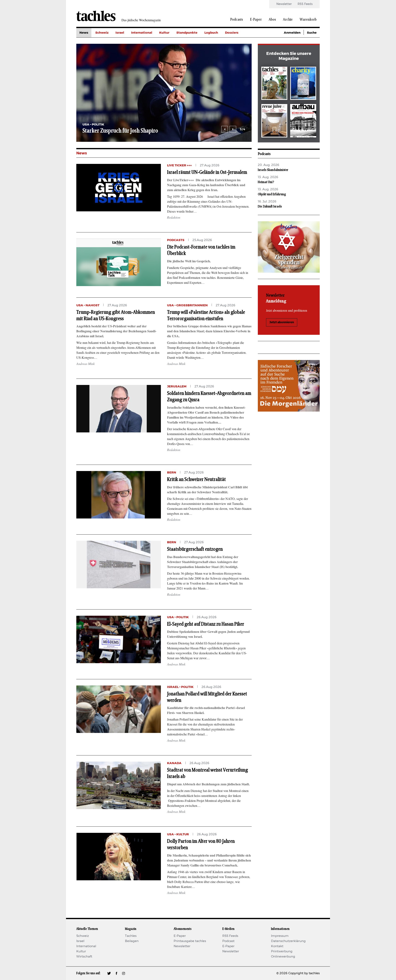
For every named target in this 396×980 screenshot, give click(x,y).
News (83, 32)
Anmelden (292, 32)
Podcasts (236, 19)
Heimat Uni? (266, 182)
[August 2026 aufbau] (303, 121)
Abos (272, 19)
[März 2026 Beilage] (303, 84)
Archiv (288, 19)
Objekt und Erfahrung (272, 194)
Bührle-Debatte (237, 51)
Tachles (131, 935)
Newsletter (284, 4)
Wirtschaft (84, 956)
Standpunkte (186, 32)
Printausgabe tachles (190, 941)
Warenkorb (308, 19)
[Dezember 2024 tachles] (274, 84)
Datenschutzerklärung (288, 941)
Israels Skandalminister (273, 170)
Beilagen (132, 941)
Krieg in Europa (237, 60)
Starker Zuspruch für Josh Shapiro (120, 131)
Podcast (228, 941)
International (141, 32)
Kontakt (277, 946)
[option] (164, 93)
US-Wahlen (234, 69)
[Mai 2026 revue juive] (274, 121)
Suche (312, 32)
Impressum (280, 935)
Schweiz (101, 32)
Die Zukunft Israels (270, 206)
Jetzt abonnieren (281, 322)
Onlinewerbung (283, 956)
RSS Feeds (305, 4)
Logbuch (211, 32)
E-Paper (256, 19)
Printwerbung (281, 951)
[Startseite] (96, 16)
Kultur (164, 32)
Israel (120, 32)
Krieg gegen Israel (239, 42)
